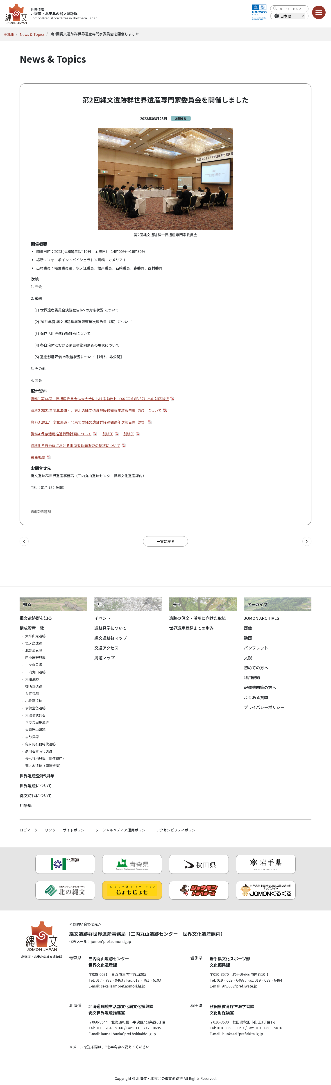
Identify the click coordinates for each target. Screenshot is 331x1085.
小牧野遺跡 (33, 700)
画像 (248, 628)
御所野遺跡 (33, 686)
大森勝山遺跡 (35, 729)
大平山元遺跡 (35, 635)
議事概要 (38, 457)
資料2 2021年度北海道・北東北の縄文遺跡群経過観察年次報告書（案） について (96, 410)
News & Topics (32, 34)
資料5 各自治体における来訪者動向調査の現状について (75, 445)
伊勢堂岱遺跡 (35, 708)
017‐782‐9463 (109, 980)
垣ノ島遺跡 (33, 643)
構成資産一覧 (32, 628)
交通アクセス (106, 648)
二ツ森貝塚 (33, 664)
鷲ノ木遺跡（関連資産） (43, 765)
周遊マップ (104, 658)
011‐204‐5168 (109, 1028)
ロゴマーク (29, 830)
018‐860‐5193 (230, 1028)
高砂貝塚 (32, 736)
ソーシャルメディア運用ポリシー (122, 830)
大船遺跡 (32, 679)
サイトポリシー (75, 830)
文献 (248, 658)
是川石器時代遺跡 (38, 751)
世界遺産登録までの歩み (191, 628)
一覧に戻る (165, 541)
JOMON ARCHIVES (261, 618)
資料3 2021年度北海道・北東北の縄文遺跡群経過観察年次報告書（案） (88, 422)
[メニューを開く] (319, 12)
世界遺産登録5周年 (37, 776)
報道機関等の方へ (260, 687)
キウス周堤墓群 (37, 722)
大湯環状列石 (35, 715)
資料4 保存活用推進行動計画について (61, 433)
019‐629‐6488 (230, 980)
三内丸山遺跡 (35, 672)
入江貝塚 (32, 693)
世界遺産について (36, 785)
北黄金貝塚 (33, 650)
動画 (248, 638)
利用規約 (252, 677)
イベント (102, 618)
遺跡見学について (110, 628)
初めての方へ (256, 667)
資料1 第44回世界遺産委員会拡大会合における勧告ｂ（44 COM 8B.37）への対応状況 (100, 398)
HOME (9, 34)
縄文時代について (36, 795)
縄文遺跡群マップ (110, 638)
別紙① (107, 433)
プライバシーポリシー (264, 707)
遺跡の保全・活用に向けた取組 (197, 618)
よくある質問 (256, 697)
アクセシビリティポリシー (177, 830)
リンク (50, 830)
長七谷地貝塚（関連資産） (45, 758)
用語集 (26, 805)
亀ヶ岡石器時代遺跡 (40, 744)
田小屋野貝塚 (35, 657)
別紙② (128, 433)
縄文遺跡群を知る (36, 618)
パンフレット (256, 648)
